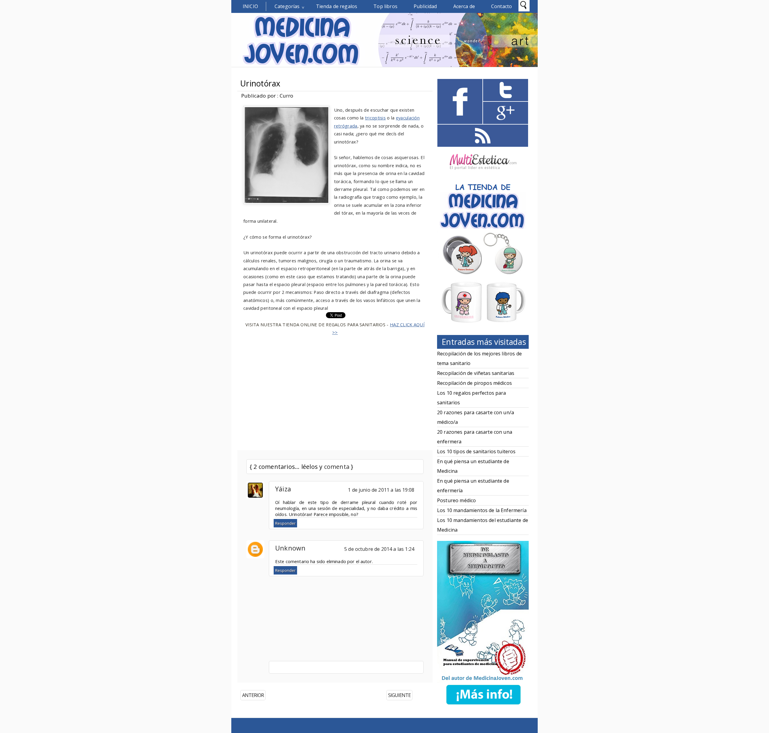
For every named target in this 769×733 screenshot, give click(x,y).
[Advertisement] (335, 389)
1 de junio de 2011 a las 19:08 (381, 490)
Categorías (287, 6)
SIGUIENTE (399, 695)
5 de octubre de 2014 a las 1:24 (379, 549)
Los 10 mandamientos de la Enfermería (482, 510)
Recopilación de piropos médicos (474, 383)
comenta (336, 467)
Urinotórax (260, 83)
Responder (285, 523)
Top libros (385, 6)
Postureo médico (456, 500)
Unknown (290, 548)
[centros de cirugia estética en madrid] (483, 172)
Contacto (501, 6)
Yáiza (283, 488)
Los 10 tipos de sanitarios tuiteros (476, 451)
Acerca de (464, 6)
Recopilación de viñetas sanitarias (475, 373)
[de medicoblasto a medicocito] (483, 705)
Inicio (250, 6)
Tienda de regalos (336, 6)
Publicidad (425, 6)
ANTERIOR (253, 695)
